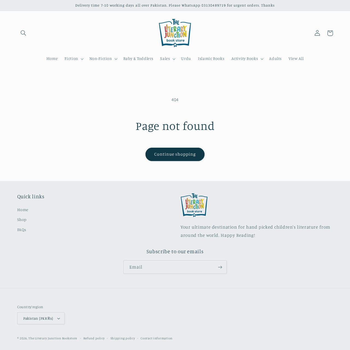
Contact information (157, 338)
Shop (22, 219)
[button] (23, 33)
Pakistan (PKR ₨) (38, 318)
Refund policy (94, 338)
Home (23, 209)
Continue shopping (175, 154)
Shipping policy (122, 338)
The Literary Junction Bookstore (53, 338)
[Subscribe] (220, 267)
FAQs (22, 229)
